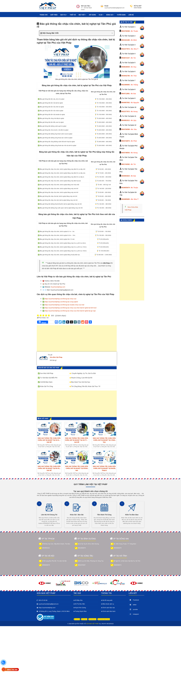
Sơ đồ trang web (107, 600)
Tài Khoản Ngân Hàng (104, 619)
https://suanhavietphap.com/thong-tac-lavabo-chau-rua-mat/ (64, 305)
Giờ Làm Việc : (86, 6)
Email (106, 6)
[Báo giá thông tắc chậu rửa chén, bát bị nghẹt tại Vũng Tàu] (104, 429)
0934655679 (125, 187)
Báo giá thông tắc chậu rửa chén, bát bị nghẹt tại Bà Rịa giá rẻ (49, 468)
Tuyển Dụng (92, 619)
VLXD (101, 15)
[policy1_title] (78, 8)
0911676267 (82, 565)
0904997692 (125, 102)
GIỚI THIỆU (54, 15)
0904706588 (125, 31)
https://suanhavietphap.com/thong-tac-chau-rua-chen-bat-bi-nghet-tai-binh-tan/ (71, 308)
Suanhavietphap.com (58, 287)
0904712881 (125, 93)
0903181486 (125, 40)
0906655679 (46, 565)
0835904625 (125, 176)
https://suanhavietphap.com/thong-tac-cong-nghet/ (61, 302)
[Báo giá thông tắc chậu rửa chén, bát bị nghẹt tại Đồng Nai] (76, 457)
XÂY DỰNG (92, 15)
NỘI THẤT (82, 15)
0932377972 (125, 49)
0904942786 (125, 76)
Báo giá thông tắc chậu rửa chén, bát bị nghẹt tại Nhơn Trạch (104, 468)
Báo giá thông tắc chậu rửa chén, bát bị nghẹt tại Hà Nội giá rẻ (49, 440)
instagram (136, 614)
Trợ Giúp (84, 619)
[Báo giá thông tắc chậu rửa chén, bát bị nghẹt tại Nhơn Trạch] (104, 457)
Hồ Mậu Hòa (78, 600)
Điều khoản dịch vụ (108, 604)
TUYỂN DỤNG (121, 15)
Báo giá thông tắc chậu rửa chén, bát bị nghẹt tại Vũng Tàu (104, 440)
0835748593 (125, 152)
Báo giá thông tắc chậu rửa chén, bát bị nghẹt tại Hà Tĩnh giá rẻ (76, 440)
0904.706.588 (12, 669)
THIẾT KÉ (73, 15)
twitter (135, 605)
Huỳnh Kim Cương (80, 607)
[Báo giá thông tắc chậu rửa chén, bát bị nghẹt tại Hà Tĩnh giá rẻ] (76, 429)
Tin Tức (77, 619)
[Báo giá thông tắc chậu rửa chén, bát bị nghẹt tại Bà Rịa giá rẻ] (49, 457)
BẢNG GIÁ (109, 15)
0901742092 (125, 164)
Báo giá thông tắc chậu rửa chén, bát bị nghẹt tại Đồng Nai (76, 468)
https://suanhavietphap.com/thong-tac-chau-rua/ (60, 299)
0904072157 (125, 58)
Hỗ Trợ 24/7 (137, 6)
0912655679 (82, 548)
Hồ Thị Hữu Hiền (80, 604)
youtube (135, 609)
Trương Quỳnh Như (81, 611)
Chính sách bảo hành (109, 611)
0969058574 (117, 565)
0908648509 (125, 67)
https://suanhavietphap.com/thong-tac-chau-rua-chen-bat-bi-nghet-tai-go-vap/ (70, 311)
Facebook (136, 600)
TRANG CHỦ (44, 15)
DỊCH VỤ (63, 15)
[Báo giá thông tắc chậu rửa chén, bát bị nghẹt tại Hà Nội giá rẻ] (49, 429)
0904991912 (125, 120)
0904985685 (125, 199)
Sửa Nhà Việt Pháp (56, 357)
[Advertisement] (77, 339)
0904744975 (125, 141)
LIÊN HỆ (131, 15)
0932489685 (125, 85)
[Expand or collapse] (112, 33)
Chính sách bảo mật (109, 607)
